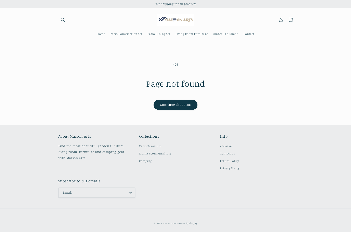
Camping (145, 161)
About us (226, 146)
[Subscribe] (130, 192)
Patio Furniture (150, 146)
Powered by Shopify (187, 223)
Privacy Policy (230, 168)
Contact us (227, 153)
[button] (63, 19)
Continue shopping (175, 105)
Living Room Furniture (155, 153)
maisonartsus (168, 223)
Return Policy (229, 161)
